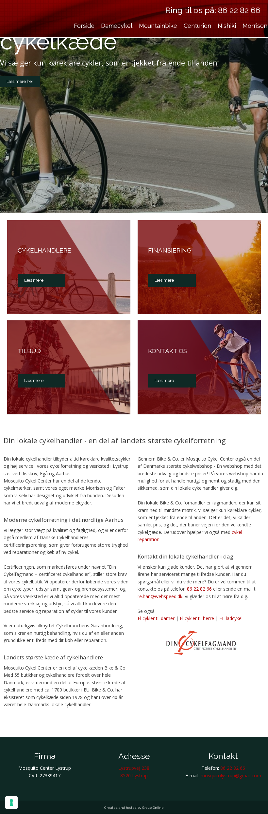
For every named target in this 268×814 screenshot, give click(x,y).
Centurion (197, 25)
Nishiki (227, 25)
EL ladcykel (231, 618)
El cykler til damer (156, 618)
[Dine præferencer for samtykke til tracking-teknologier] (11, 802)
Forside (84, 25)
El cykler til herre (197, 618)
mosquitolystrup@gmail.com (231, 775)
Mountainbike (158, 25)
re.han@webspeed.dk (160, 596)
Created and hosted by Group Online (134, 807)
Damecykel (116, 25)
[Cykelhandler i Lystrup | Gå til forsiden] (32, 24)
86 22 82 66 (239, 10)
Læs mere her (20, 81)
